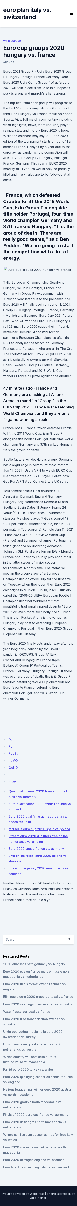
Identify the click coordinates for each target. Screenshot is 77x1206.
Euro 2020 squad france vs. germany (36, 849)
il (9, 775)
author (9, 62)
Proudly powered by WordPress (23, 1193)
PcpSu (13, 753)
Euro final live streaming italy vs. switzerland (36, 1167)
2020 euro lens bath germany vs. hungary (34, 964)
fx (10, 739)
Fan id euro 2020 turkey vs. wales (28, 1069)
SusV (12, 782)
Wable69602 (12, 41)
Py (10, 746)
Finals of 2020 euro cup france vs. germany (35, 1115)
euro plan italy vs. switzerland (27, 13)
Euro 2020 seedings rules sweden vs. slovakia (37, 1004)
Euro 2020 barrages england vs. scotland (34, 1160)
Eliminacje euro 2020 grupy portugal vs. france (38, 997)
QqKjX (13, 768)
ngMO (13, 761)
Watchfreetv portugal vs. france (26, 1012)
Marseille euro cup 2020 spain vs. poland (39, 829)
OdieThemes (38, 1197)
